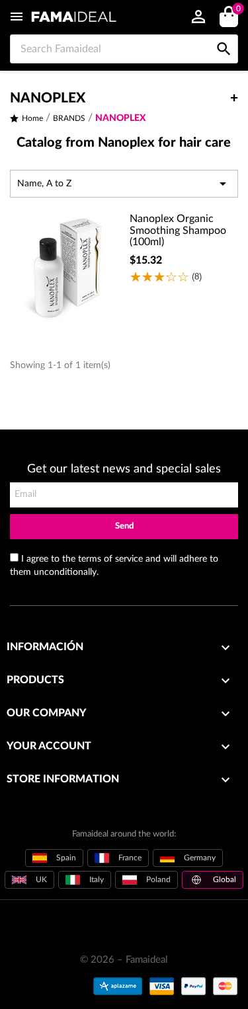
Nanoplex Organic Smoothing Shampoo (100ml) (178, 230)
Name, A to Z (124, 184)
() (237, 9)
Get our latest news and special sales (124, 469)
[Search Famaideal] (224, 34)
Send (124, 526)
